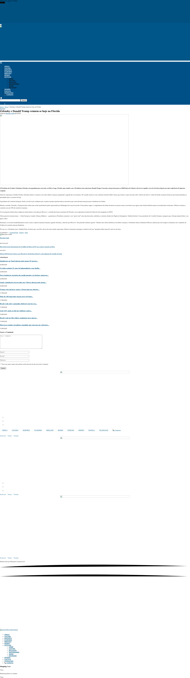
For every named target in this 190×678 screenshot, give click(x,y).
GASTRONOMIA (14, 84)
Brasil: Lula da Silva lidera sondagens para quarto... (19, 318)
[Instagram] (2, 22)
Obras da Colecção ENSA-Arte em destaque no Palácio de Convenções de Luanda (24, 8)
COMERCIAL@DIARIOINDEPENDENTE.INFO (21, 421)
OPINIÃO (7, 89)
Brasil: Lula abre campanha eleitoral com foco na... (18, 304)
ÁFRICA (6, 66)
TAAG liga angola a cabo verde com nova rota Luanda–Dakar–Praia (20, 18)
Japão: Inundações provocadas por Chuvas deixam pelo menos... (23, 282)
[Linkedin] (3, 22)
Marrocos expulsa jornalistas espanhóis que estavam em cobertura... (24, 325)
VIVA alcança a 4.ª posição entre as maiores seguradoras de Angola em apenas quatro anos (26, 9)
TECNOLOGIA (8, 93)
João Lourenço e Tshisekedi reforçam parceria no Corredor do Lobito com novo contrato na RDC (28, 11)
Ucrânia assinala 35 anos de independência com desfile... (20, 268)
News (6, 107)
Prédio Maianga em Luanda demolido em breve (14, 6)
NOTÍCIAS (7, 77)
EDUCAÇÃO (12, 82)
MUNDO (7, 75)
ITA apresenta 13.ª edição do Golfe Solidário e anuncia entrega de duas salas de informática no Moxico (30, 17)
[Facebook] (0, 22)
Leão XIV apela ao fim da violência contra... (16, 311)
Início (2, 107)
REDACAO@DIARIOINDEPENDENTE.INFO (19, 425)
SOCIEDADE (13, 87)
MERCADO (7, 73)
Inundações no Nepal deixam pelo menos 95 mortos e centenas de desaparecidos (24, 13)
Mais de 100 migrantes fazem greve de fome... (16, 296)
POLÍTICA (7, 91)
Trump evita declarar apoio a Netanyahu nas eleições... (20, 289)
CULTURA (7, 68)
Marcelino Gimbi (10, 113)
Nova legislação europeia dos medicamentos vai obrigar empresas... (24, 275)
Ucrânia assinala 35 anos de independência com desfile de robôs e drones (21, 20)
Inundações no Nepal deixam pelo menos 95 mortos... (19, 261)
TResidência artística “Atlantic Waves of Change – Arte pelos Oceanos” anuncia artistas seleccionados (30, 15)
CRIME (11, 79)
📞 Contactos (8, 94)
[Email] (5, 22)
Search (24, 100)
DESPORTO (8, 70)
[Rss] (8, 22)
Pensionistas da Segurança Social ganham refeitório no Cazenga (19, 4)
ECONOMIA (8, 72)
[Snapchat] (6, 22)
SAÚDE (11, 86)
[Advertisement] (95, 45)
